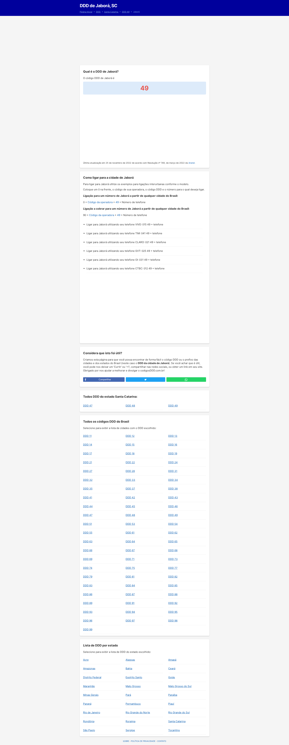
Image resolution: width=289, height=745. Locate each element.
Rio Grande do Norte (138, 712)
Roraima (130, 721)
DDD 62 (172, 532)
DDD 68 (172, 550)
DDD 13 (172, 435)
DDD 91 (130, 603)
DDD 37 (130, 488)
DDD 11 (87, 435)
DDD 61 (130, 532)
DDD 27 (87, 471)
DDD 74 (87, 567)
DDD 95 (172, 611)
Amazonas (89, 668)
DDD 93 (87, 611)
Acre (86, 659)
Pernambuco (133, 703)
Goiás (171, 677)
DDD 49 (125, 12)
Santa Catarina (111, 12)
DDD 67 (130, 550)
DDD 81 (130, 576)
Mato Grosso (133, 686)
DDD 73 (173, 559)
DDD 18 (130, 453)
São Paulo (89, 730)
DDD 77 (172, 567)
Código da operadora (100, 202)
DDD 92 (172, 603)
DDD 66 (87, 550)
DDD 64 (130, 541)
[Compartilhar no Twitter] (145, 379)
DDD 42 (130, 497)
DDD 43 (173, 497)
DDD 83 (87, 585)
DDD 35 (87, 488)
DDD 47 (87, 405)
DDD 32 (87, 479)
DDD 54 (173, 523)
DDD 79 (87, 576)
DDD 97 (130, 620)
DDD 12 (130, 435)
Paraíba (172, 694)
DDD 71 (130, 559)
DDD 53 (130, 523)
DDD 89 (87, 603)
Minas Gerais (91, 694)
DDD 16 (172, 444)
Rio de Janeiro (91, 712)
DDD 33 (130, 479)
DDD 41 (87, 497)
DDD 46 (173, 506)
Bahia (129, 668)
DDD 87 (130, 594)
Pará (128, 694)
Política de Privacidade (143, 741)
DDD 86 (87, 594)
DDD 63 (87, 541)
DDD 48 (130, 405)
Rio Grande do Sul (179, 712)
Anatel (191, 163)
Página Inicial (86, 12)
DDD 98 (172, 620)
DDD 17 (87, 453)
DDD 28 (130, 471)
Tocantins (174, 730)
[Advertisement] (144, 40)
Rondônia (88, 721)
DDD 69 (87, 559)
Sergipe (130, 730)
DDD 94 (130, 611)
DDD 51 (87, 523)
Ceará (171, 668)
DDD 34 (173, 479)
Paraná (87, 703)
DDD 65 (172, 541)
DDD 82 (172, 576)
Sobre (126, 741)
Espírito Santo (134, 677)
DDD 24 (173, 462)
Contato (161, 741)
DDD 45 (130, 506)
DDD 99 (87, 629)
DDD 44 (88, 506)
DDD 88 (172, 594)
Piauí (171, 703)
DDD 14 (87, 444)
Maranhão (89, 686)
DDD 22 (130, 462)
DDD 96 (87, 620)
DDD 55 (87, 532)
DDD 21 (87, 462)
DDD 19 (172, 453)
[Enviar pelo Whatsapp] (186, 379)
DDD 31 (172, 471)
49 (117, 202)
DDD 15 (130, 444)
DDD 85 (172, 585)
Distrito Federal (92, 677)
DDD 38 (173, 488)
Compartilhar (105, 379)
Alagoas (130, 659)
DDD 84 (130, 585)
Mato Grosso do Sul (179, 686)
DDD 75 (130, 567)
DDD (98, 12)
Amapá (172, 659)
